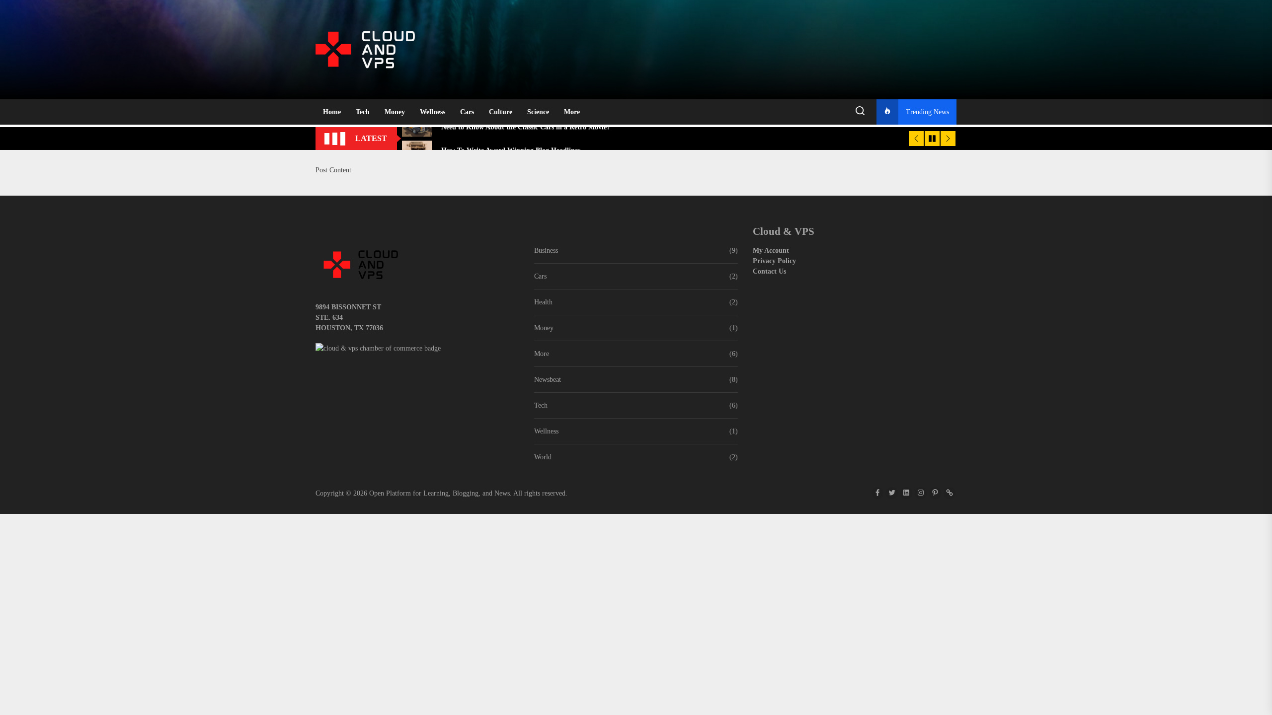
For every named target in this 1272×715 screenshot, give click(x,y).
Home (332, 112)
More (572, 112)
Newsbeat (547, 379)
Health (543, 302)
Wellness (432, 112)
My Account (771, 250)
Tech (363, 112)
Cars (467, 112)
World (543, 457)
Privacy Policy (774, 261)
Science (538, 112)
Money (395, 112)
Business (546, 250)
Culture (500, 112)
